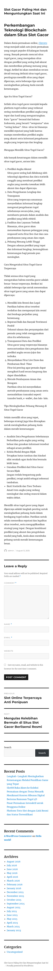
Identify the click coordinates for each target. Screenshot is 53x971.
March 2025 (13, 926)
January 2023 (14, 930)
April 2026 (12, 876)
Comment (10, 583)
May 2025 (12, 919)
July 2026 (12, 865)
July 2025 (12, 911)
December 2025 (15, 892)
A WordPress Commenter (18, 836)
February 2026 (15, 884)
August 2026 (14, 861)
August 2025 (13, 907)
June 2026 (12, 869)
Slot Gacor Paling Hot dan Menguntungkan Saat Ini (25, 11)
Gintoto (43, 43)
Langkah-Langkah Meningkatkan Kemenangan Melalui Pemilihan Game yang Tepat (27, 780)
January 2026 (14, 888)
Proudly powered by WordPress (20, 966)
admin (11, 550)
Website (8, 651)
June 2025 (12, 915)
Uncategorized (15, 952)
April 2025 (12, 922)
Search (7, 747)
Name (8, 624)
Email (8, 637)
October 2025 (14, 899)
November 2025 (15, 896)
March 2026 (13, 880)
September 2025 (16, 903)
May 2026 (12, 873)
